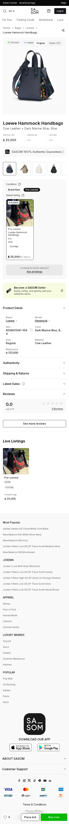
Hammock (41, 320)
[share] (63, 30)
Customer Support (15, 769)
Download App (27, 2)
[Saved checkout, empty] (48, 11)
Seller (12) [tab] (54, 43)
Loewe (30, 27)
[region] (34, 76)
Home (6, 27)
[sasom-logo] (34, 11)
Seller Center (10, 2)
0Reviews (57, 408)
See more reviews (34, 423)
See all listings (34, 271)
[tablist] (48, 43)
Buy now (53, 817)
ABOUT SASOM (13, 758)
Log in (60, 11)
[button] (5, 11)
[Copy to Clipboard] (31, 329)
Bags (18, 27)
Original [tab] (40, 43)
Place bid (30, 817)
